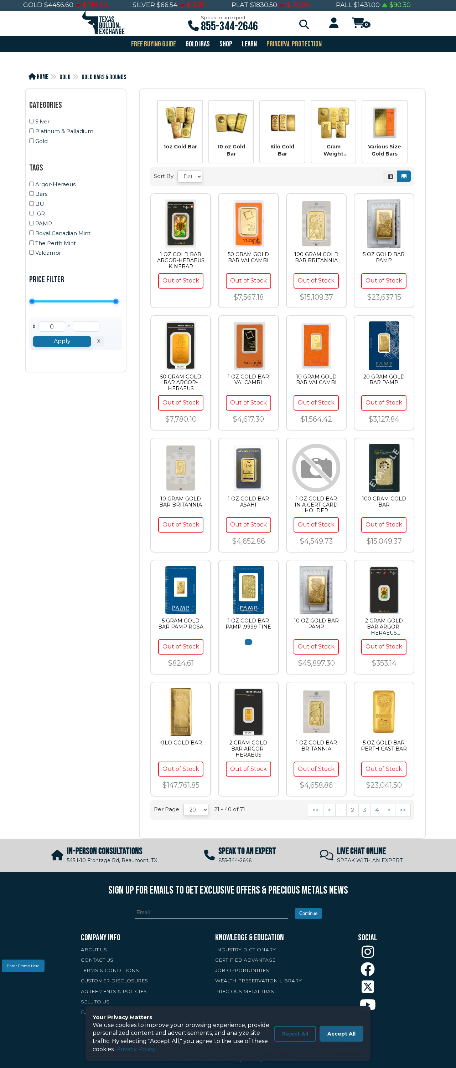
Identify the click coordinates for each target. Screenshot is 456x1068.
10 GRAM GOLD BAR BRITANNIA (180, 502)
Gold (65, 77)
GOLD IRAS (197, 44)
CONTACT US (97, 960)
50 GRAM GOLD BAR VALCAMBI (248, 257)
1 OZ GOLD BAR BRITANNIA (316, 746)
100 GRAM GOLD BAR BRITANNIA (316, 257)
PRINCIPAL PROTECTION (293, 44)
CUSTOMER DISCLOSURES (114, 980)
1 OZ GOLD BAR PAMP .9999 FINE (248, 624)
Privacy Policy (135, 1049)
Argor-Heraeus (55, 184)
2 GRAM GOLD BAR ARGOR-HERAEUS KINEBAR (384, 627)
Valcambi (47, 252)
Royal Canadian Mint (62, 233)
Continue (308, 913)
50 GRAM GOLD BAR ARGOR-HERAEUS (180, 383)
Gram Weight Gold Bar (333, 150)
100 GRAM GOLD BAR (384, 502)
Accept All (341, 1034)
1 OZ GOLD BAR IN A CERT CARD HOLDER (316, 505)
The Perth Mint (55, 243)
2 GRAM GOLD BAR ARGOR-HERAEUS (248, 749)
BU (39, 203)
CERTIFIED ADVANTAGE (245, 960)
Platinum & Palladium (64, 131)
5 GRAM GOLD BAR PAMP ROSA (180, 624)
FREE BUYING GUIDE (153, 44)
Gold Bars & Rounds (104, 77)
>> (403, 810)
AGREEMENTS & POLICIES (114, 991)
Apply (62, 341)
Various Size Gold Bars (384, 150)
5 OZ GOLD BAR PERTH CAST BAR (384, 746)
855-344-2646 (229, 26)
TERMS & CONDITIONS (110, 970)
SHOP (225, 44)
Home (42, 77)
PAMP (43, 223)
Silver (42, 121)
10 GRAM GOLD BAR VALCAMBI (316, 380)
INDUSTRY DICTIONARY (245, 949)
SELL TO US (95, 1002)
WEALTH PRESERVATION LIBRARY (258, 980)
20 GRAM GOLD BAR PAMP (384, 380)
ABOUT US (94, 949)
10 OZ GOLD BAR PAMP (316, 624)
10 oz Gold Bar (231, 150)
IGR (40, 213)
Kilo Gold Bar (282, 150)
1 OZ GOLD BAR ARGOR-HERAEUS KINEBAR (180, 260)
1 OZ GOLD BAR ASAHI (248, 502)
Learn (249, 44)
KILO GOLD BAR (180, 743)
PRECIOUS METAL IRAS (244, 991)
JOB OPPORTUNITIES (242, 970)
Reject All (295, 1034)
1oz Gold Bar (180, 146)
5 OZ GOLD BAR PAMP (384, 257)
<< (315, 810)
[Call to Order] (248, 642)
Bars (41, 193)
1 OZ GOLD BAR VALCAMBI (248, 380)
